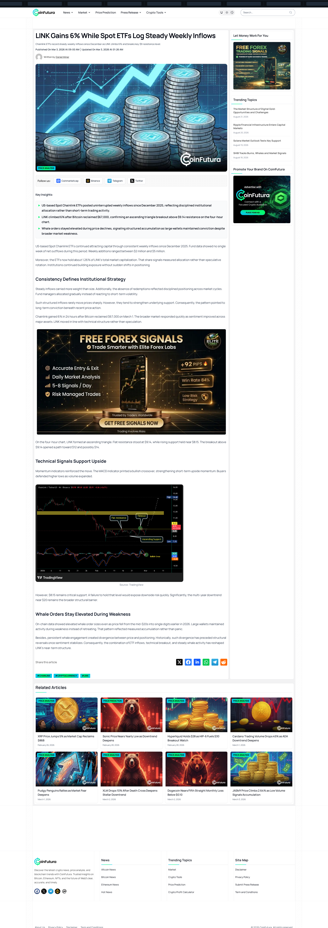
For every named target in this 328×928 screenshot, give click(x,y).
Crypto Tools (154, 12)
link (86, 675)
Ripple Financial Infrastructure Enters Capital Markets (259, 126)
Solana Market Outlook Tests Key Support (257, 140)
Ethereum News (110, 884)
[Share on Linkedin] (197, 662)
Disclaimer (241, 869)
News (66, 12)
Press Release (129, 12)
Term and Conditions (246, 892)
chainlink (44, 675)
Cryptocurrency (67, 675)
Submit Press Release (247, 884)
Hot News (106, 892)
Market (82, 12)
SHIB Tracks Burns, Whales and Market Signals (259, 153)
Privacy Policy (242, 877)
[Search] (290, 12)
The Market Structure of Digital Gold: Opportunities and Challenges (254, 110)
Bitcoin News (108, 877)
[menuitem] (67, 181)
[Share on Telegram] (214, 662)
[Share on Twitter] (179, 662)
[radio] (221, 12)
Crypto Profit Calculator (181, 892)
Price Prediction (105, 12)
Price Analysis (46, 168)
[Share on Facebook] (188, 662)
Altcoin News (108, 869)
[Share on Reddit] (223, 662)
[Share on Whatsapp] (206, 662)
